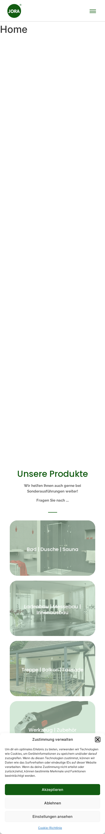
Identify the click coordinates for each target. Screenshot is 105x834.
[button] (97, 739)
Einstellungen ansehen (52, 816)
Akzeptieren (52, 789)
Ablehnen (52, 803)
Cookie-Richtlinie (50, 828)
